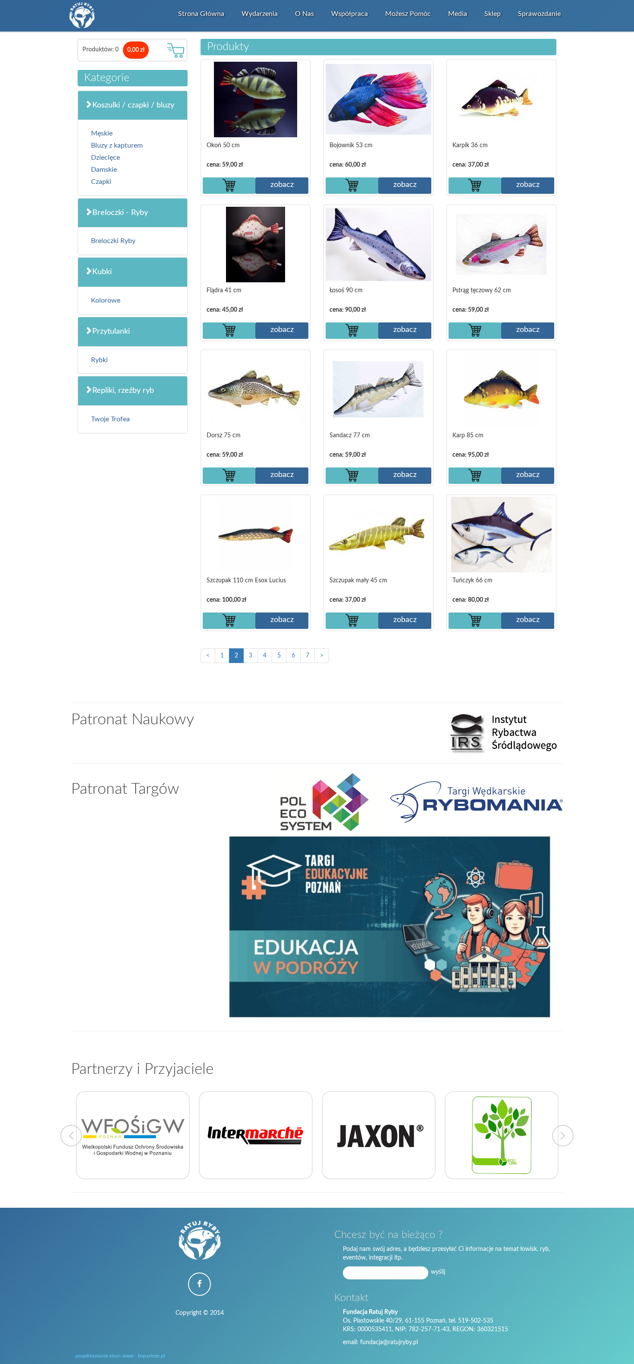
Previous (71, 1135)
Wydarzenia (260, 13)
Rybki (99, 360)
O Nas (304, 13)
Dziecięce (105, 157)
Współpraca (349, 13)
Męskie (102, 133)
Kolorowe (105, 300)
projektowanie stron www (104, 1355)
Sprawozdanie (539, 13)
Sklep (492, 13)
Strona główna (201, 13)
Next (563, 1135)
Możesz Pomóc (408, 13)
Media (457, 13)
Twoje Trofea (110, 419)
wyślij (438, 1272)
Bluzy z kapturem (117, 145)
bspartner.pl (151, 1355)
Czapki (101, 181)
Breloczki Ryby (113, 240)
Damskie (104, 169)
